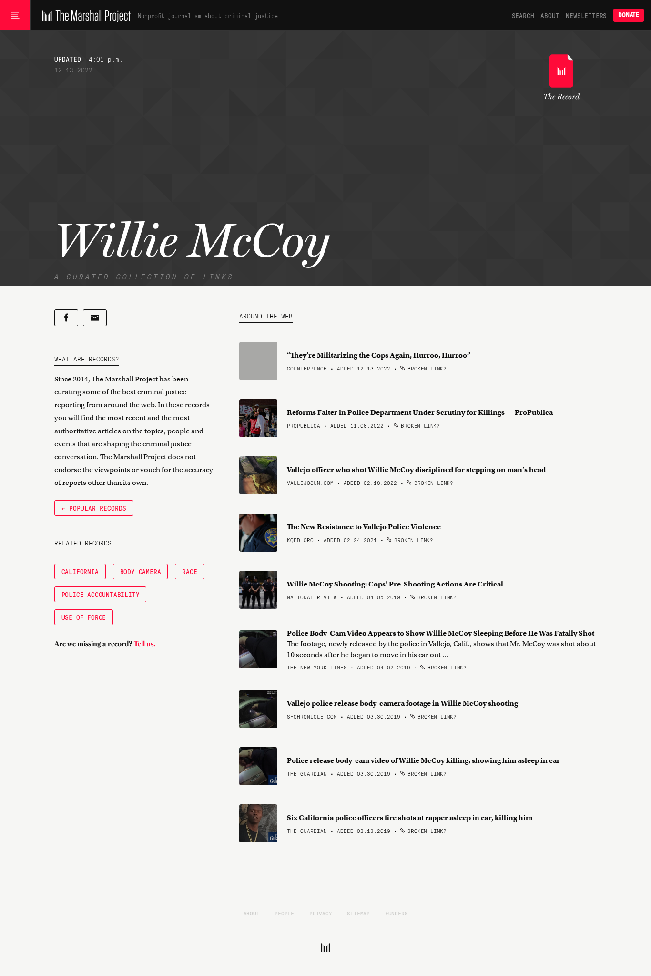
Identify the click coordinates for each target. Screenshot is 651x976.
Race (189, 571)
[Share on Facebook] (66, 317)
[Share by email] (95, 317)
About (549, 15)
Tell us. (144, 643)
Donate (628, 15)
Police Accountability (100, 594)
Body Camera (140, 571)
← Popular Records (93, 507)
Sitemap (358, 913)
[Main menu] (15, 15)
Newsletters (586, 15)
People (284, 913)
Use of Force (83, 617)
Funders (396, 913)
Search (523, 15)
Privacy (320, 913)
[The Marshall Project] (84, 15)
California (80, 571)
